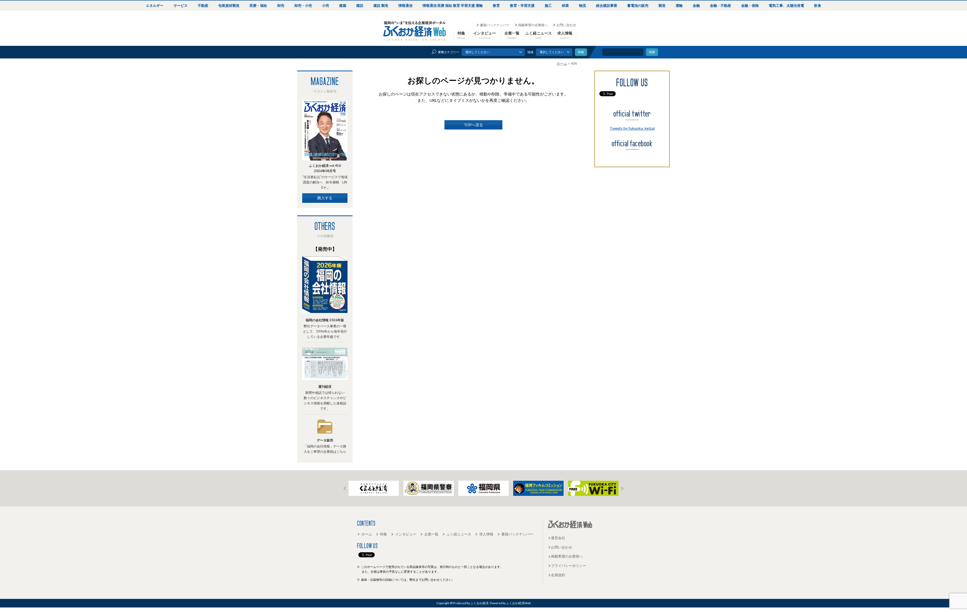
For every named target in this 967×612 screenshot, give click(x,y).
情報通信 (405, 5)
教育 (496, 5)
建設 (359, 5)
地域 (530, 52)
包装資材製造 (228, 5)
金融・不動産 (720, 5)
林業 (565, 5)
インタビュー (484, 35)
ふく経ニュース (538, 35)
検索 (652, 52)
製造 (662, 5)
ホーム (366, 534)
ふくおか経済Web (414, 31)
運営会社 (558, 538)
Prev (344, 488)
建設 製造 (380, 5)
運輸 (679, 5)
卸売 (280, 5)
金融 (696, 5)
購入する (324, 198)
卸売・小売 (303, 5)
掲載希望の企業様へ (533, 25)
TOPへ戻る (473, 124)
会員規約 (558, 575)
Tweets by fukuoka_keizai (632, 128)
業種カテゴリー (448, 52)
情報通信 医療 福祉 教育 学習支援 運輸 (453, 5)
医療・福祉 (258, 5)
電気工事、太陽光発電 (786, 5)
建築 (342, 5)
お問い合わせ (566, 25)
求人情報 (564, 35)
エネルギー (154, 5)
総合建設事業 (606, 5)
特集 (461, 35)
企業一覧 (512, 35)
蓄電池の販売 (637, 5)
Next (622, 488)
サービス (181, 5)
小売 (325, 5)
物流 (582, 5)
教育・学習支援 (522, 5)
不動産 (203, 5)
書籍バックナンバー (494, 25)
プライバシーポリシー (568, 565)
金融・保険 (750, 5)
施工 (548, 5)
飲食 (817, 5)
